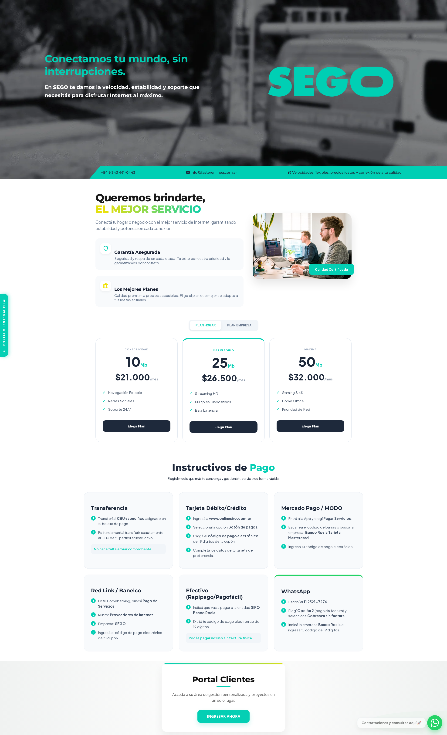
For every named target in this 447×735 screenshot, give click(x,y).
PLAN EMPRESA (239, 325)
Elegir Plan (136, 426)
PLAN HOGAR (206, 325)
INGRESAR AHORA (223, 714)
